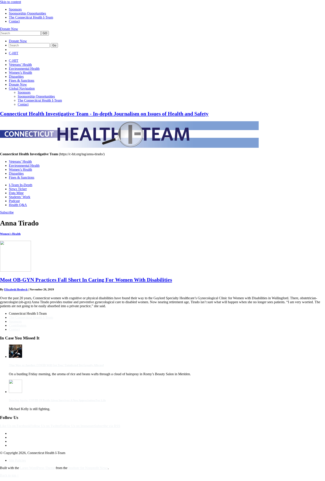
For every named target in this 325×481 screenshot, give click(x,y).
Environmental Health (24, 68)
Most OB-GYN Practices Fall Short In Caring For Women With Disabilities (86, 280)
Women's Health (10, 233)
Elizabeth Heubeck (16, 289)
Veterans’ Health (20, 64)
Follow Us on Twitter (45, 426)
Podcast (14, 201)
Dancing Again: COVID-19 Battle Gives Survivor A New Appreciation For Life (57, 400)
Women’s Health (20, 72)
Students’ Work (19, 197)
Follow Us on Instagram (77, 426)
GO (45, 33)
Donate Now (9, 29)
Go (54, 45)
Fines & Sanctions (21, 80)
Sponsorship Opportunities (27, 13)
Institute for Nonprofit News (88, 468)
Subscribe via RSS (107, 426)
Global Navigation (22, 88)
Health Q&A (18, 205)
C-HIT (13, 53)
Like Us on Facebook (15, 426)
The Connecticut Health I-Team (31, 17)
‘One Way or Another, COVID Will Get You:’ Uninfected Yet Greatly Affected (56, 365)
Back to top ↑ (9, 475)
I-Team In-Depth (20, 185)
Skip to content (10, 2)
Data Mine (16, 193)
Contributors (17, 325)
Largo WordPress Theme (37, 468)
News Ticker (18, 189)
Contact (14, 21)
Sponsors (15, 9)
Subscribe (7, 212)
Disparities (16, 76)
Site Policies (17, 460)
